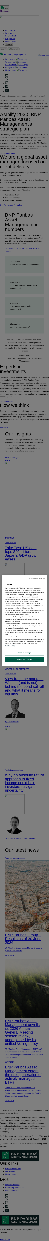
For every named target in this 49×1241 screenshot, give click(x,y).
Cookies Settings (24, 653)
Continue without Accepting (36, 578)
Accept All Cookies (24, 659)
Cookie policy (10, 646)
